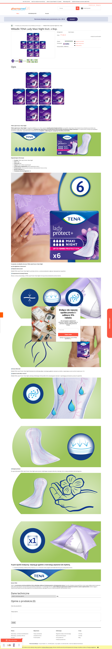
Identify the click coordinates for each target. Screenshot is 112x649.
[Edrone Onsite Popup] (56, 324)
